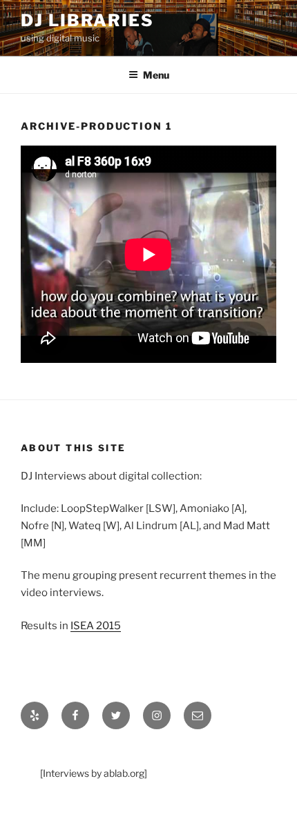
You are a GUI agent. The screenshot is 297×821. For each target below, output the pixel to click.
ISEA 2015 (95, 626)
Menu (156, 75)
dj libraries (87, 20)
